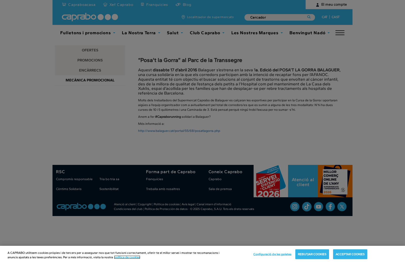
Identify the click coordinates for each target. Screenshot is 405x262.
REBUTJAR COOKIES (312, 254)
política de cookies (127, 257)
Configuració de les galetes (272, 254)
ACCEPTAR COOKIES (350, 254)
